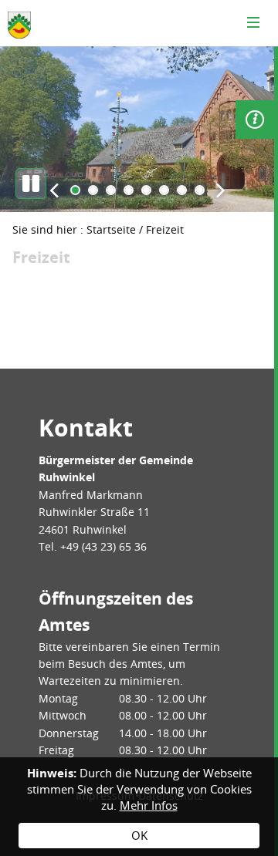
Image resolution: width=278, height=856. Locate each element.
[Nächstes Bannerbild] (220, 190)
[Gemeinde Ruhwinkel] (19, 25)
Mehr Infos (149, 805)
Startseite (111, 229)
